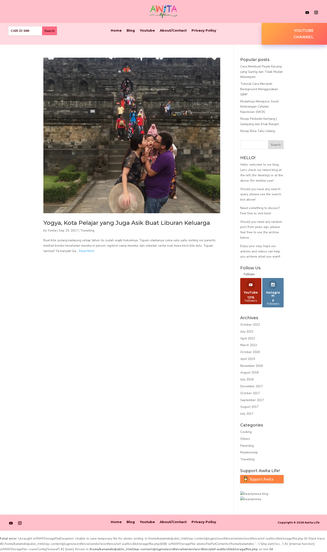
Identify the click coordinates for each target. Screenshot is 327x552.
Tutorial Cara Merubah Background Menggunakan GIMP (259, 89)
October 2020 (250, 352)
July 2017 (246, 414)
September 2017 (252, 400)
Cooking (246, 432)
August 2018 (249, 372)
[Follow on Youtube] (307, 12)
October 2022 (250, 325)
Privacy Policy (204, 30)
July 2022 (246, 331)
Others (245, 439)
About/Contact (173, 30)
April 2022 (247, 338)
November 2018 (251, 366)
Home (116, 30)
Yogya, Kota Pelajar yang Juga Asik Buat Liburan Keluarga (126, 222)
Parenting (247, 446)
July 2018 (246, 379)
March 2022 (248, 345)
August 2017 (249, 407)
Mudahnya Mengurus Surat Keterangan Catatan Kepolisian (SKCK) (259, 106)
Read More (86, 251)
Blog (131, 30)
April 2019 (247, 359)
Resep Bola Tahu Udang (257, 131)
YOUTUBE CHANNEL (304, 33)
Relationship (249, 452)
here (267, 213)
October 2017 (250, 393)
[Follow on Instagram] (316, 12)
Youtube (147, 30)
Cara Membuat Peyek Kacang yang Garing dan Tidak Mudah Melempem (261, 71)
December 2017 (251, 386)
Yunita (52, 230)
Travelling (87, 230)
